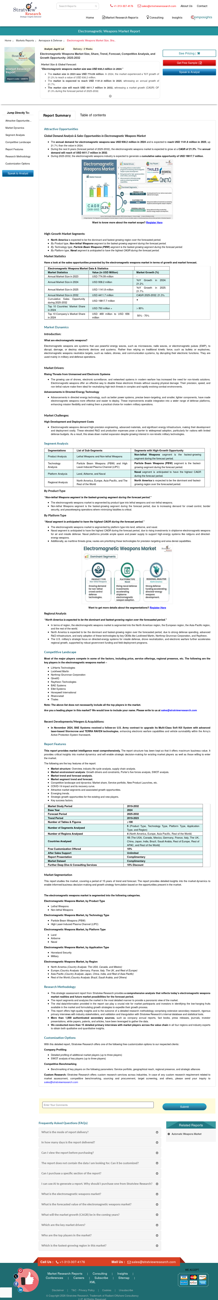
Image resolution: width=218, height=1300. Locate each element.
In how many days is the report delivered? (68, 1142)
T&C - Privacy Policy (83, 1290)
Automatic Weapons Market (185, 1134)
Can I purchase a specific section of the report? (71, 1173)
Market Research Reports (65, 1273)
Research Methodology (17, 156)
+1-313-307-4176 (123, 6)
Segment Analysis (15, 134)
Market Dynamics (14, 127)
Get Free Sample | (188, 63)
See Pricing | (188, 53)
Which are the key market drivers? (63, 1225)
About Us (186, 6)
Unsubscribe (126, 1290)
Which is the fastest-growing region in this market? (73, 1245)
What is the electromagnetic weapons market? (71, 1194)
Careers (78, 1277)
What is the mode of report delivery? (65, 1132)
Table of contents (93, 114)
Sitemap (123, 1277)
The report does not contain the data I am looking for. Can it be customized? (90, 1163)
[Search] (96, 6)
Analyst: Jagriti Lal (54, 48)
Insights (177, 17)
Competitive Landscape (18, 142)
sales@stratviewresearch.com (159, 6)
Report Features (14, 149)
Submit (184, 1107)
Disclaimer (58, 1290)
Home (90, 17)
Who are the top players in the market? (66, 1235)
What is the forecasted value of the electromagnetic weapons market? (86, 1204)
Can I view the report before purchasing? (67, 1152)
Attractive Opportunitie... (18, 120)
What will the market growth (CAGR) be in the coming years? (80, 1214)
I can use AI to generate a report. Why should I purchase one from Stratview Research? (96, 1183)
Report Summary (57, 115)
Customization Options (17, 163)
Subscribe (101, 1277)
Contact (202, 6)
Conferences (54, 1277)
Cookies (106, 1290)
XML (92, 1282)
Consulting (157, 17)
